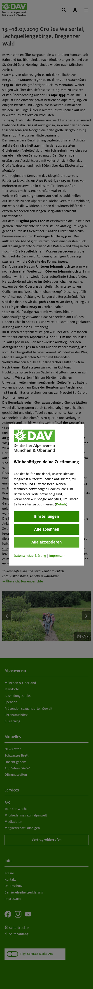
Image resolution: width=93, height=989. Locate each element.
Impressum (57, 556)
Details (61, 504)
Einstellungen (46, 516)
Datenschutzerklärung (30, 556)
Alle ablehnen (46, 529)
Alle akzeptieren (46, 542)
